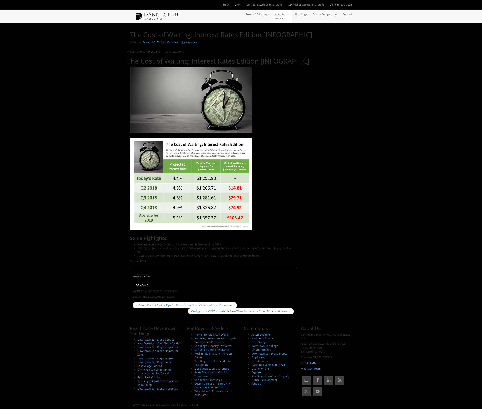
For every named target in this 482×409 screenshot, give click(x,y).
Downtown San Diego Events (269, 353)
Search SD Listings (257, 14)
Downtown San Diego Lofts (154, 362)
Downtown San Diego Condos (155, 339)
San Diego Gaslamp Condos (154, 369)
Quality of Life (260, 368)
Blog (237, 4)
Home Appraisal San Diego (211, 334)
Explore (256, 372)
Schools (256, 383)
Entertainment (260, 361)
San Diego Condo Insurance (211, 349)
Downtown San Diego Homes (155, 358)
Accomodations (261, 334)
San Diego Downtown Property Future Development (270, 378)
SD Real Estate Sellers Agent (264, 4)
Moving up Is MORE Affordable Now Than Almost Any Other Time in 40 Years (241, 311)
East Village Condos (149, 366)
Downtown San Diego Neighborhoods (264, 347)
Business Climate (262, 338)
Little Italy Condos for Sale (153, 373)
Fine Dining (258, 342)
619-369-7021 (309, 363)
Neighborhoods (281, 16)
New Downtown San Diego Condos (159, 343)
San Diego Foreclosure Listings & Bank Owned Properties (215, 340)
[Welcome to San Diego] (157, 14)
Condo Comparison (325, 14)
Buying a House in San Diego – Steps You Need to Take (213, 385)
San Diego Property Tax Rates (212, 346)
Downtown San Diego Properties (157, 347)
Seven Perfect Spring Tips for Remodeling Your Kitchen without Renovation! (185, 305)
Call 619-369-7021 (341, 4)
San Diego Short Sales (208, 380)
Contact (347, 14)
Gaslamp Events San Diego (268, 365)
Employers (258, 357)
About (225, 4)
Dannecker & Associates (182, 42)
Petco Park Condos (149, 377)
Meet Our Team (311, 368)
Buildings (301, 14)
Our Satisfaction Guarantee (211, 368)
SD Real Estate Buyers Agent (306, 4)
